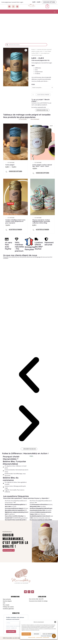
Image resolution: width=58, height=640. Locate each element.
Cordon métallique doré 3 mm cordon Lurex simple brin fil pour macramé (15, 221)
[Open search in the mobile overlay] (26, 44)
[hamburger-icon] (54, 12)
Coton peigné (9, 165)
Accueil (33, 49)
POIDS (33, 84)
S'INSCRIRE (11, 631)
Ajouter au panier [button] (15, 229)
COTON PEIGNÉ (23, 119)
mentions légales (39, 637)
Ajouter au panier (43, 94)
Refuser (36, 634)
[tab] (16, 502)
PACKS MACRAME (35, 119)
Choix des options (15, 171)
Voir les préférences (49, 634)
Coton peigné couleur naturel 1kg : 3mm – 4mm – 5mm (42, 165)
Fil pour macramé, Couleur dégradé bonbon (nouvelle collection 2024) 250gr (41, 221)
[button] (55, 622)
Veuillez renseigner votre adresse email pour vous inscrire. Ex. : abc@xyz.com (15, 627)
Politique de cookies (31, 637)
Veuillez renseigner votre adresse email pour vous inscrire (15, 618)
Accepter (26, 634)
